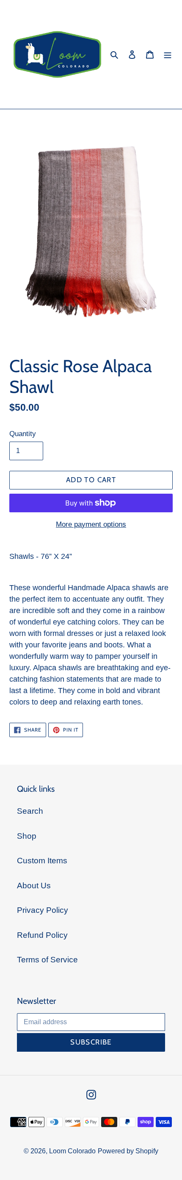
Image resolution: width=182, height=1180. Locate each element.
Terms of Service (47, 959)
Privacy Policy (42, 910)
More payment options (91, 524)
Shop (26, 836)
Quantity (22, 434)
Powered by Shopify (128, 1151)
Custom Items (42, 860)
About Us (34, 885)
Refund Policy (42, 935)
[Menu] (167, 54)
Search (30, 811)
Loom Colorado (72, 1151)
